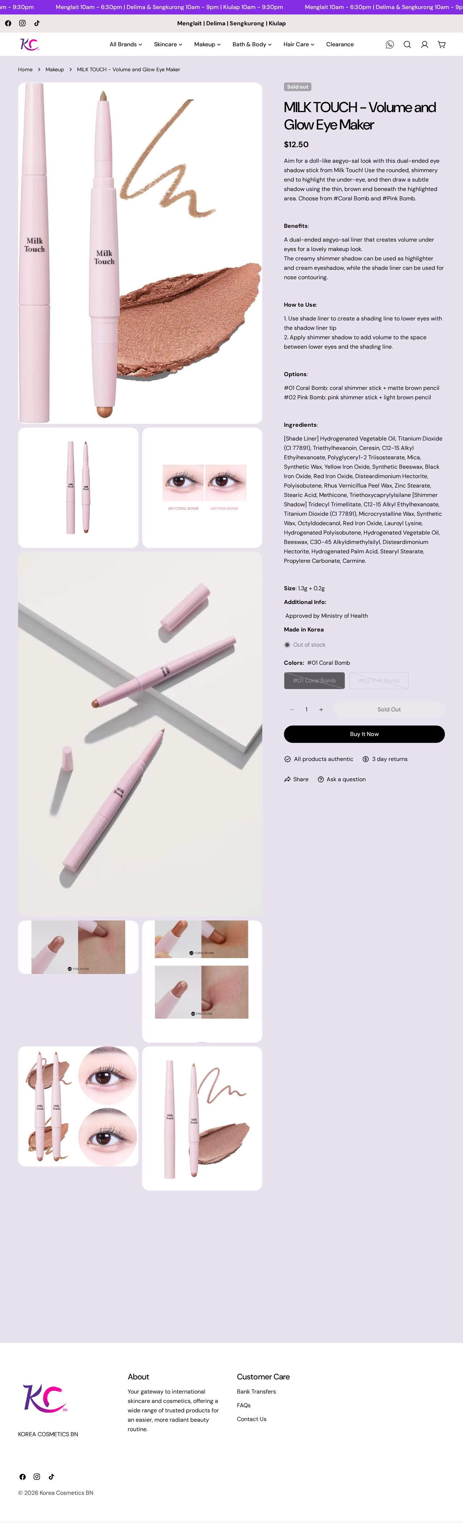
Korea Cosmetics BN (66, 1493)
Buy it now (364, 734)
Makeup (55, 69)
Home (25, 69)
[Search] (407, 44)
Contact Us (252, 1419)
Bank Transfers (256, 1391)
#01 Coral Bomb (319, 683)
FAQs (244, 1405)
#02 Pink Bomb (383, 683)
